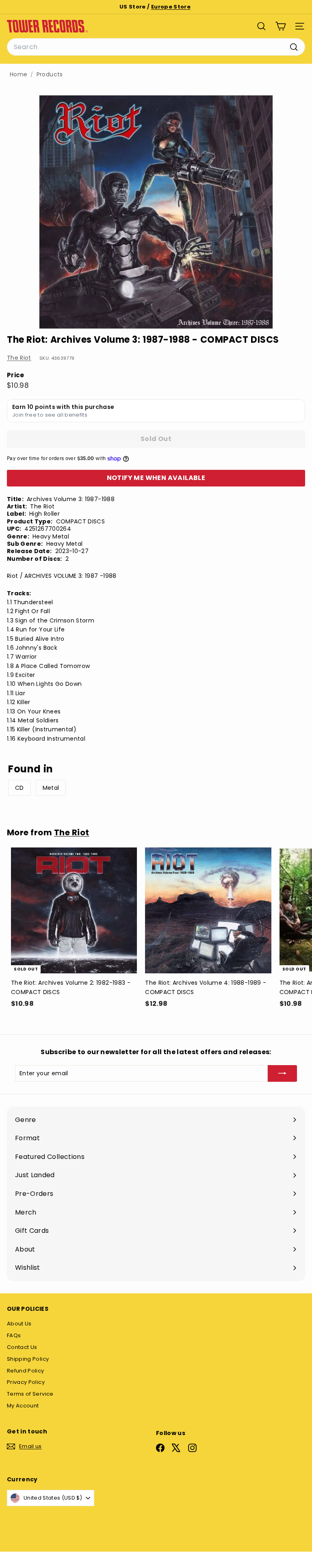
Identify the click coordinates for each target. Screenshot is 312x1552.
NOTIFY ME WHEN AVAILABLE (156, 477)
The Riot (19, 358)
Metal (51, 788)
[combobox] (156, 47)
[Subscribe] (282, 1073)
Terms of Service (30, 1394)
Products (50, 74)
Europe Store (171, 7)
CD (19, 788)
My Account (23, 1405)
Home (18, 74)
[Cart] (280, 26)
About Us (19, 1323)
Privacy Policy (26, 1382)
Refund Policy (25, 1371)
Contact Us (22, 1347)
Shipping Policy (28, 1359)
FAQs (14, 1335)
